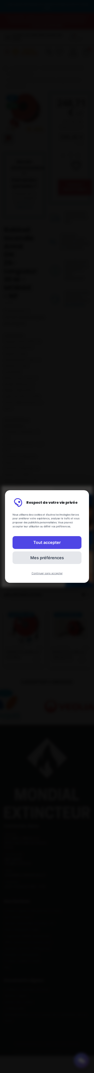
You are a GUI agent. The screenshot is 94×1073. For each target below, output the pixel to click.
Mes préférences (47, 557)
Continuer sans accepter (47, 573)
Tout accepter (47, 542)
